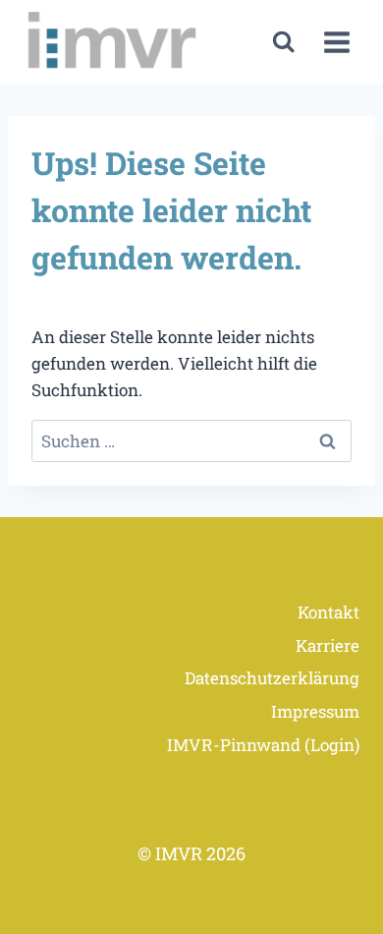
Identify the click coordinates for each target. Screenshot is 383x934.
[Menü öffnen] (336, 43)
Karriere (327, 645)
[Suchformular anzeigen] (283, 42)
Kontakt (328, 612)
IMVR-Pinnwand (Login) (263, 744)
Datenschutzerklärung (272, 678)
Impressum (315, 711)
